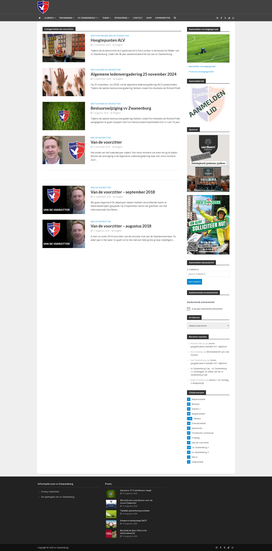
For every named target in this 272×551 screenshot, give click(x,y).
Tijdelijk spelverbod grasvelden (135, 510)
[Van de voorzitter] (63, 149)
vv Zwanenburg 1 (87, 17)
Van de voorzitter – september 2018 (123, 192)
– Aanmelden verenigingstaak (201, 66)
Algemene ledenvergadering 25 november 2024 (133, 74)
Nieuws (104, 36)
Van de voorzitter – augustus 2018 (121, 226)
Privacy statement (50, 491)
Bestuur (95, 36)
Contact (138, 17)
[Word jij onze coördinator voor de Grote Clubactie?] (111, 503)
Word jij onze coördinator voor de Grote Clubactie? (136, 501)
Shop (149, 17)
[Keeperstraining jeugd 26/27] (111, 523)
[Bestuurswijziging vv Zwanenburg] (63, 115)
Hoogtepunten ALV (108, 40)
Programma (65, 17)
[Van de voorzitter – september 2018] (63, 199)
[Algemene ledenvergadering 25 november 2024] (63, 81)
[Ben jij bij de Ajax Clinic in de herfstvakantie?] (111, 533)
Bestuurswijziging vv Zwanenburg (121, 108)
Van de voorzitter (119, 36)
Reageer (119, 44)
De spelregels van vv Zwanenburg (57, 496)
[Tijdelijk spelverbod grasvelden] (111, 513)
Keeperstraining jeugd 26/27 (133, 520)
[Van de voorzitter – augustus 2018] (63, 233)
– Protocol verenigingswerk (200, 71)
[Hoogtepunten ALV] (63, 47)
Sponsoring (120, 17)
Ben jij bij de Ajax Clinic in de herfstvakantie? (133, 531)
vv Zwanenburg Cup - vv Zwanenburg (209, 368)
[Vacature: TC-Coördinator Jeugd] (111, 493)
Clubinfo (49, 17)
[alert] (208, 309)
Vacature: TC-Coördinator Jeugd (135, 490)
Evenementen (162, 17)
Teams (105, 17)
